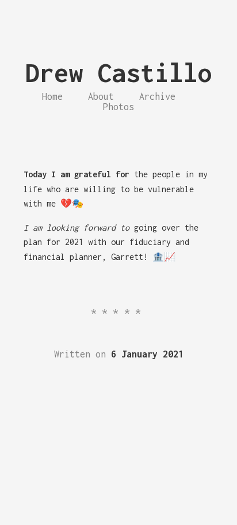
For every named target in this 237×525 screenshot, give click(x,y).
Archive (157, 96)
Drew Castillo (118, 72)
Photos (118, 107)
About (101, 96)
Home (52, 96)
